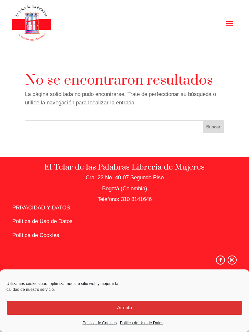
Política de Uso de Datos (141, 323)
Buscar (213, 126)
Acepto (124, 307)
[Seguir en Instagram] (232, 260)
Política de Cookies (100, 323)
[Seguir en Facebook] (220, 260)
